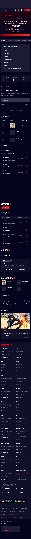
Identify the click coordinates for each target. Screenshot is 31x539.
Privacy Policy (15, 508)
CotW (17, 362)
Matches (6, 54)
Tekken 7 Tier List (20, 394)
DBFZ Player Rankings (6, 405)
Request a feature (12, 514)
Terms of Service (5, 508)
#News (5, 331)
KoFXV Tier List (19, 449)
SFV (17, 457)
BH (17, 402)
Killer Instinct (20, 428)
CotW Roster (19, 367)
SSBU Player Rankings (6, 391)
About (6, 62)
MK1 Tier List (19, 381)
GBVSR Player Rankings (6, 378)
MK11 (2, 470)
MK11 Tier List (4, 476)
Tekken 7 (18, 388)
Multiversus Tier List (6, 449)
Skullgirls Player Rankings (7, 431)
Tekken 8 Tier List (5, 354)
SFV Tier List (19, 462)
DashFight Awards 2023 (21, 477)
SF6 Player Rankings (20, 351)
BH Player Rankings (20, 405)
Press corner (21, 511)
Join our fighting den (9, 485)
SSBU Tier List (4, 394)
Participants (8, 59)
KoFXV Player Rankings (21, 446)
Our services (12, 511)
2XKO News (4, 367)
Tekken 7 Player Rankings (22, 391)
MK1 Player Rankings (21, 378)
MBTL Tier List (4, 462)
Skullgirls (4, 428)
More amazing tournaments (12, 68)
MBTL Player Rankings (6, 460)
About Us (3, 514)
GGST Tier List (4, 421)
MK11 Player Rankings (6, 473)
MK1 (17, 375)
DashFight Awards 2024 (20, 473)
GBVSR (3, 375)
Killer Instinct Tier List (21, 436)
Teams (14, 517)
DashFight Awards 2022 (21, 479)
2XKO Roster (4, 364)
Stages (6, 56)
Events (2, 517)
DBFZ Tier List (4, 407)
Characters (21, 517)
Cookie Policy (24, 508)
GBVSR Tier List (4, 381)
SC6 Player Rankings (21, 418)
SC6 (17, 415)
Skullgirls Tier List (5, 434)
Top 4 (4, 263)
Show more (3, 357)
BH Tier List (18, 407)
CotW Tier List (19, 364)
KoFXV (18, 443)
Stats (5, 51)
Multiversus (5, 443)
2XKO (2, 362)
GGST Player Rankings (6, 418)
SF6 (17, 348)
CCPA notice (4, 511)
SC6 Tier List (19, 421)
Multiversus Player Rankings (7, 446)
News (5, 65)
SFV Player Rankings (21, 460)
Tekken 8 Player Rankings (7, 351)
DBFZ (2, 402)
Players (8, 517)
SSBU (2, 388)
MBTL (2, 457)
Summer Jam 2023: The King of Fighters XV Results (14, 313)
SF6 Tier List (19, 354)
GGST (2, 415)
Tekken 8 (4, 348)
